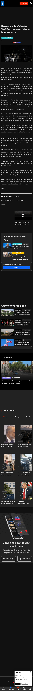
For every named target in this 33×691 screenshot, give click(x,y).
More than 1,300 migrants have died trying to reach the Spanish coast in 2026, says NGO (23, 324)
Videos (8, 357)
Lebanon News (6, 377)
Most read (9, 410)
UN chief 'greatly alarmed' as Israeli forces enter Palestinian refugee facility (21, 248)
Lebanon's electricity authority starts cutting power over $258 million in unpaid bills (25, 446)
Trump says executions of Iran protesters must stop (25, 503)
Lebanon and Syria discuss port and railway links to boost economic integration (7, 446)
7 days (17, 417)
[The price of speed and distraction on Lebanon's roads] (25, 465)
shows (24, 689)
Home (3, 689)
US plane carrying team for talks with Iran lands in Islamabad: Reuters (23, 314)
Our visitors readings (13, 306)
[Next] (31, 372)
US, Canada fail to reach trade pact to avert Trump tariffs (23, 344)
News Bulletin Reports (18, 252)
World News (18, 310)
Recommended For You (15, 238)
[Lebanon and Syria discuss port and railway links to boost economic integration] (8, 436)
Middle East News (17, 244)
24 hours (6, 417)
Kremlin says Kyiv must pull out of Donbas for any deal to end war (23, 334)
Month (28, 417)
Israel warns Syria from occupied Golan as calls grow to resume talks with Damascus (20, 258)
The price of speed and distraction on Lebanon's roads (24, 474)
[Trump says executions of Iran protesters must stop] (25, 493)
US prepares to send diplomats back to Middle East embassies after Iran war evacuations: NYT (8, 503)
